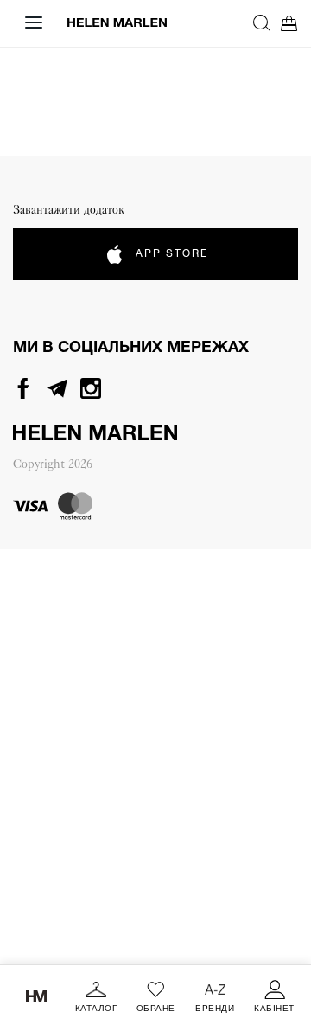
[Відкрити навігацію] (33, 22)
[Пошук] (261, 22)
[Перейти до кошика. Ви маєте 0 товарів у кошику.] (289, 23)
